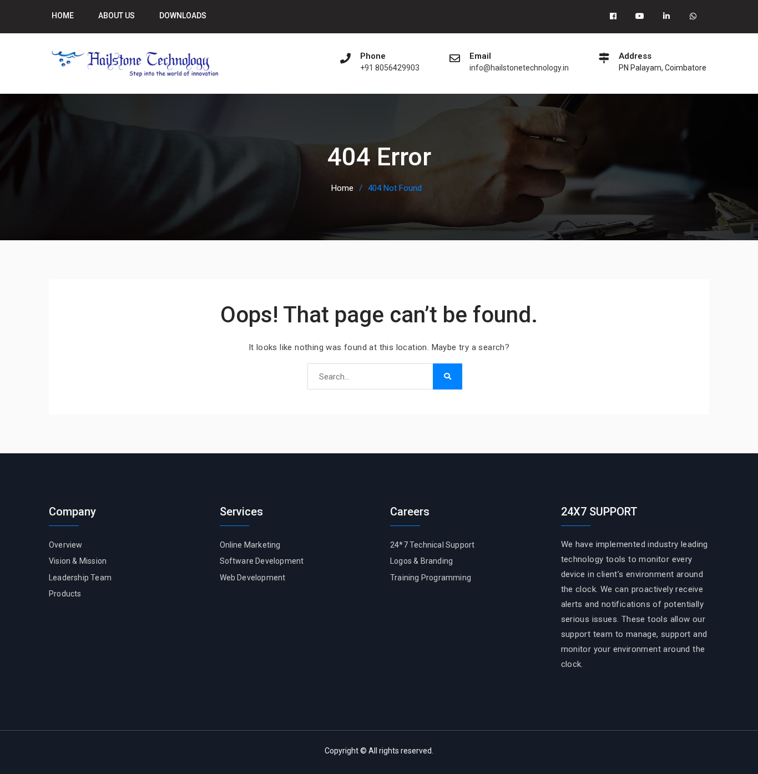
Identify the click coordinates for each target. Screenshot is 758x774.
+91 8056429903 (390, 68)
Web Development (253, 577)
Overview (66, 544)
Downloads (182, 15)
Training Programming (430, 577)
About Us (116, 15)
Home (63, 15)
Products (65, 593)
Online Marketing (250, 544)
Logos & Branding (421, 561)
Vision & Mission (78, 561)
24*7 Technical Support (432, 544)
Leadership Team (80, 577)
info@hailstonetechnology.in (519, 68)
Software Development (262, 561)
